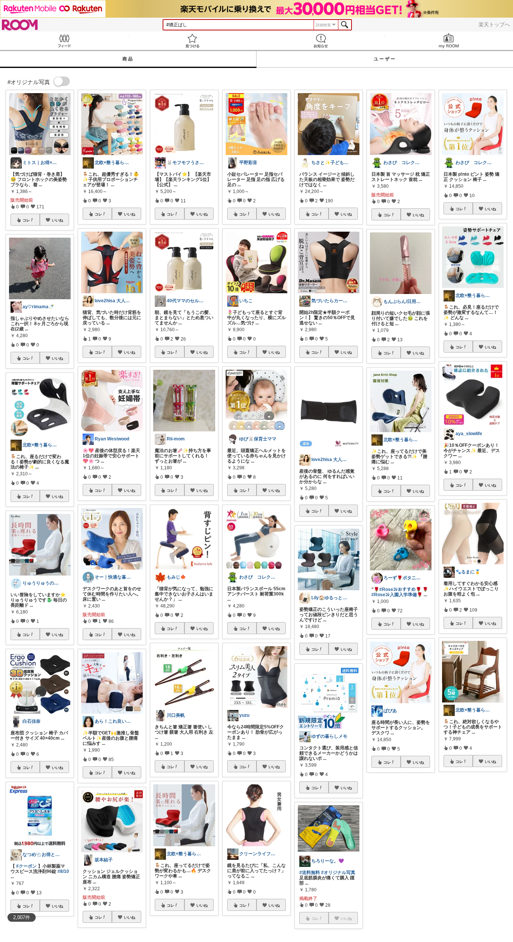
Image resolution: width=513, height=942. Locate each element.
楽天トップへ (494, 24)
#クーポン (26, 866)
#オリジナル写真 (338, 872)
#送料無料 (309, 872)
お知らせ (320, 41)
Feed (64, 41)
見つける (192, 41)
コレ (26, 220)
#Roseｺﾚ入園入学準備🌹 (396, 594)
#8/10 (63, 871)
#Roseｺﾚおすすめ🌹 (400, 589)
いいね (57, 220)
